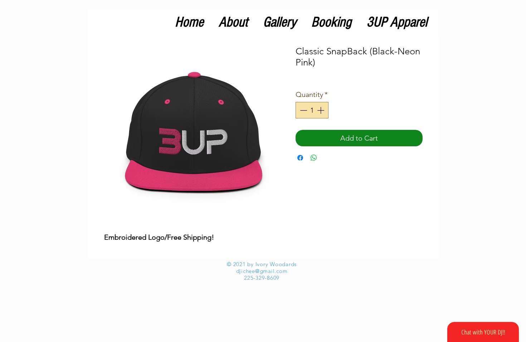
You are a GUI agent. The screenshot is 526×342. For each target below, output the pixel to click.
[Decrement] (303, 110)
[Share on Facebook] (300, 157)
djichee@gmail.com (262, 271)
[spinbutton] (312, 110)
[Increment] (321, 110)
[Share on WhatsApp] (314, 157)
